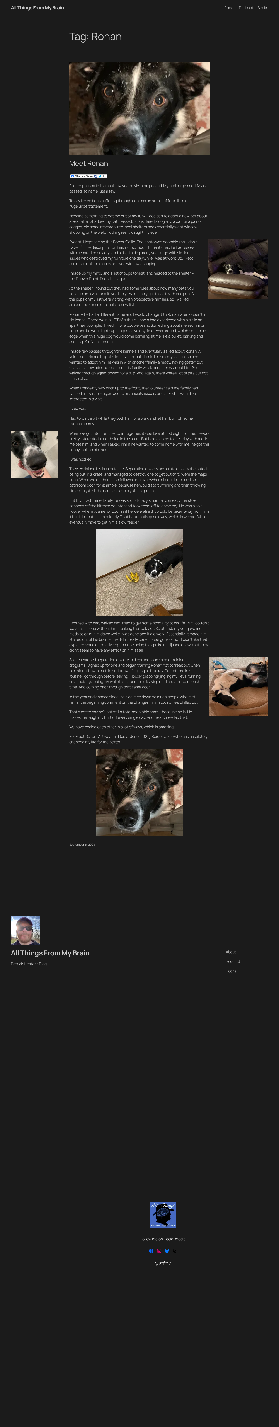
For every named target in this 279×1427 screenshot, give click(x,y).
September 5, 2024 (82, 844)
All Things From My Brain (37, 7)
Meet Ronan (88, 163)
